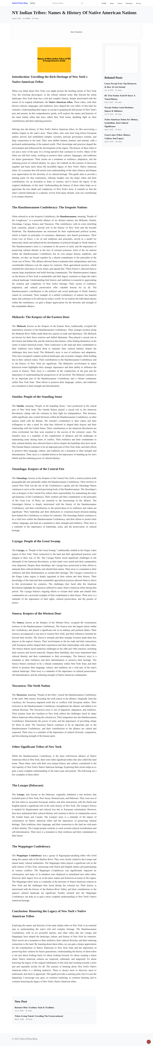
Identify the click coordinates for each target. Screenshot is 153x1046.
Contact (119, 3)
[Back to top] (149, 1042)
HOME (104, 3)
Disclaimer (129, 3)
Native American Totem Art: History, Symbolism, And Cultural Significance (121, 123)
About (112, 3)
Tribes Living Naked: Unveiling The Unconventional (39, 1016)
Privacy (138, 3)
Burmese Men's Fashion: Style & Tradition (34, 1007)
